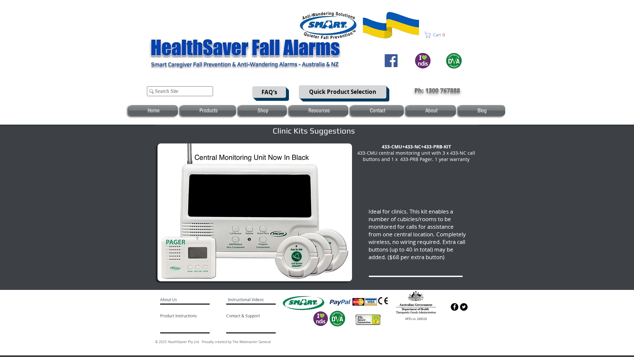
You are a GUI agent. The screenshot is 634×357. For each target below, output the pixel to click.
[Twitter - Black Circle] (464, 307)
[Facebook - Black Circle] (454, 307)
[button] (436, 35)
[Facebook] (391, 60)
